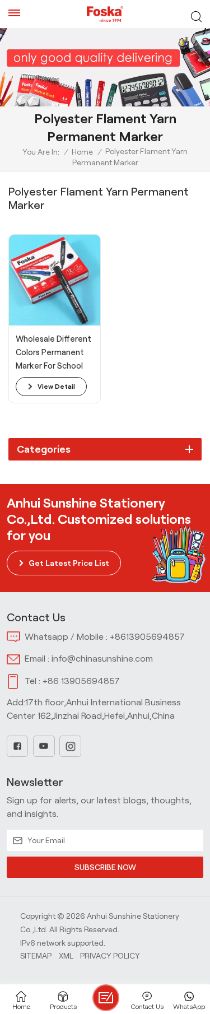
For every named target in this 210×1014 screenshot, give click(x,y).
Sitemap (36, 955)
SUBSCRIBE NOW (105, 867)
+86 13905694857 (81, 681)
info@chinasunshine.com (102, 658)
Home (82, 151)
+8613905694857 (147, 636)
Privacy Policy (110, 955)
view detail (56, 386)
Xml (66, 955)
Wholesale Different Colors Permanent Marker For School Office (53, 353)
